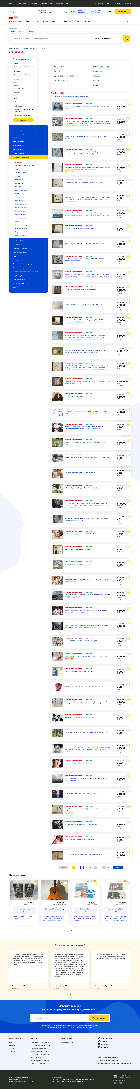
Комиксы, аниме (18, 240)
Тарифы (78, 21)
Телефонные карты (21, 228)
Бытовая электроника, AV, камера (25, 134)
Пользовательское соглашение (108, 1060)
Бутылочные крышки (21, 172)
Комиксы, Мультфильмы (103, 66)
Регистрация (122, 11)
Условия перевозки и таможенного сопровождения (114, 1063)
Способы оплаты (47, 3)
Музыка (15, 260)
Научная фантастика (21, 204)
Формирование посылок (39, 1048)
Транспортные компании (39, 1051)
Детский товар (18, 145)
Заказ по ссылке (33, 21)
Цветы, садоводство (20, 283)
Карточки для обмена (21, 190)
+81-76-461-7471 (59, 1081)
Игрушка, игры (18, 149)
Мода (15, 256)
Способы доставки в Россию (40, 1045)
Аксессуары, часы (19, 130)
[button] (68, 931)
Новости (12, 3)
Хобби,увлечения (19, 279)
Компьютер (17, 244)
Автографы (18, 162)
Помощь (125, 21)
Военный (17, 176)
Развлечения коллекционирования (25, 272)
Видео (15, 138)
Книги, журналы (18, 153)
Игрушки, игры (19, 183)
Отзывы (117, 3)
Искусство (18, 186)
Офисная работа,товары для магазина (26, 264)
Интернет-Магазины (51, 21)
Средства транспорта (21, 225)
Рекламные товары (21, 218)
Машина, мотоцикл (19, 252)
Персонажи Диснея (21, 207)
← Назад (63, 867)
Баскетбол (59, 66)
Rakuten (32, 31)
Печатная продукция (21, 211)
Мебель (17, 197)
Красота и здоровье (20, 248)
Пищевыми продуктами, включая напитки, (28, 268)
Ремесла (17, 221)
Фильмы (96, 76)
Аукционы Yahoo (16, 21)
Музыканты (97, 71)
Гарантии (59, 3)
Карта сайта (102, 1054)
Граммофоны (19, 179)
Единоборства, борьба (65, 76)
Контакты (127, 3)
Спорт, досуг (17, 276)
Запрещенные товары (38, 1064)
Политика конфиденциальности (83, 1027)
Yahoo (13, 31)
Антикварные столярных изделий (25, 165)
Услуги (109, 3)
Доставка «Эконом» (38, 1057)
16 (108, 867)
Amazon (22, 31)
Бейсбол (58, 71)
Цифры (17, 232)
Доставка (67, 21)
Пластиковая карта (66, 1042)
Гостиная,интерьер (19, 142)
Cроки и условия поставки (40, 1054)
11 (99, 867)
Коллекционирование (21, 157)
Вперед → (118, 867)
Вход (110, 11)
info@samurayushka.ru (77, 1081)
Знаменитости (61, 80)
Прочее (15, 287)
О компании (99, 3)
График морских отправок (28, 3)
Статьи (87, 21)
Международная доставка (40, 1060)
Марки (17, 193)
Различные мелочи (21, 214)
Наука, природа (19, 200)
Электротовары (20, 235)
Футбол (95, 80)
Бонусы (17, 169)
